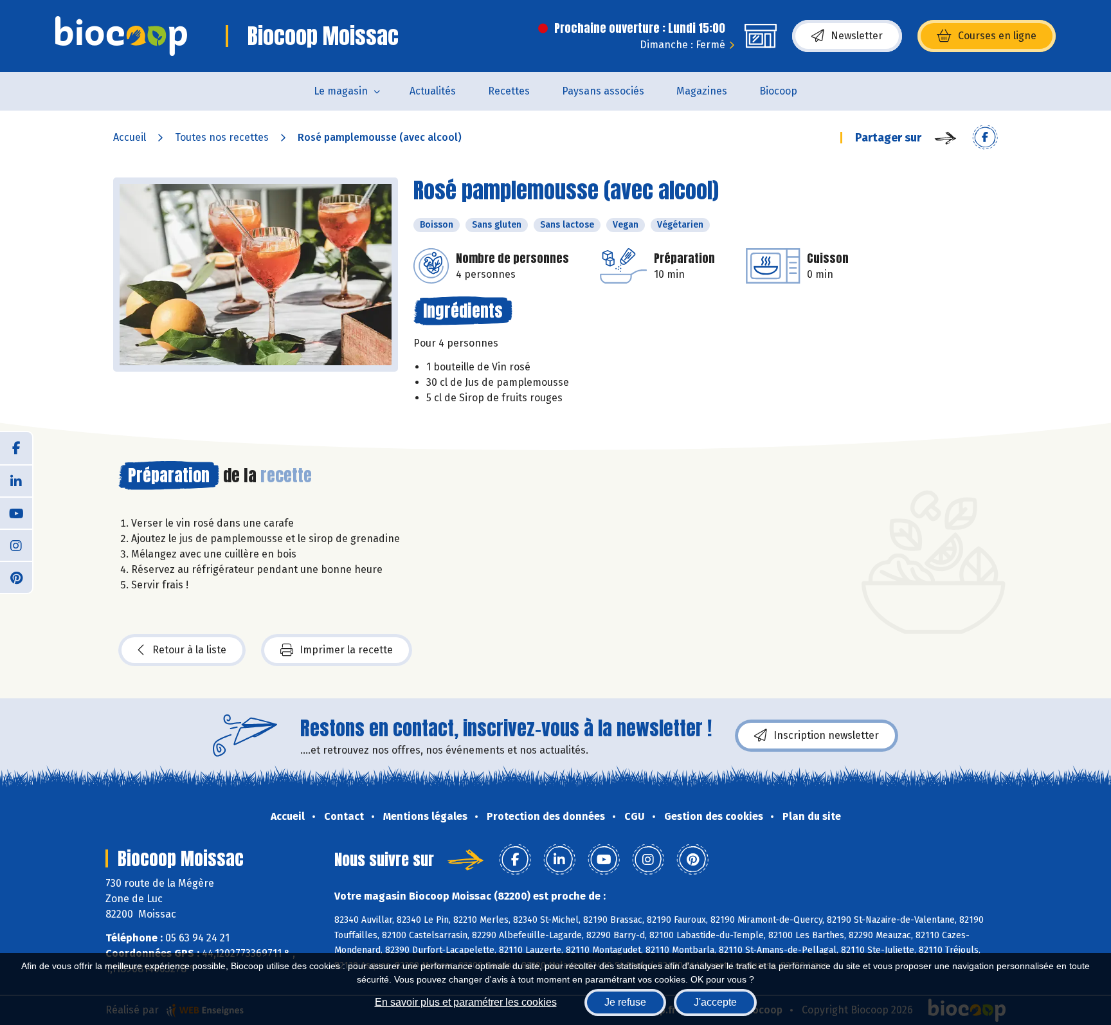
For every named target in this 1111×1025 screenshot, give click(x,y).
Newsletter (857, 36)
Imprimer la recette (346, 650)
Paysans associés (603, 91)
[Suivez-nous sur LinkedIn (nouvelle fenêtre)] (16, 480)
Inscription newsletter (826, 735)
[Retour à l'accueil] (121, 36)
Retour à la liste (189, 650)
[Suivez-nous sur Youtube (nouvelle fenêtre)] (16, 512)
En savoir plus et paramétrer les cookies (466, 1002)
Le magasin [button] (341, 91)
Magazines (701, 91)
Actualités (433, 91)
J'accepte (715, 1002)
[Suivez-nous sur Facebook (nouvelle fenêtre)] (16, 448)
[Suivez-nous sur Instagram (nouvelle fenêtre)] (16, 545)
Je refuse (625, 1002)
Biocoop (778, 91)
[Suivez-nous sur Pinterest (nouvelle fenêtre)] (16, 577)
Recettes (509, 91)
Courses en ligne (997, 36)
